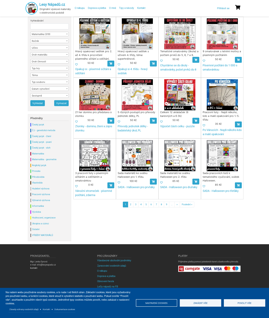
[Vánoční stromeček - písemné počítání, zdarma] (94, 155)
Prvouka (36, 171)
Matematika (38, 153)
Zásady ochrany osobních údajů (24, 309)
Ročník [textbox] (35, 41)
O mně (112, 8)
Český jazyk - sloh (41, 147)
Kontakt (141, 8)
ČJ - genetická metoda (43, 130)
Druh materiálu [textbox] (39, 54)
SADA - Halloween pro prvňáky (136, 187)
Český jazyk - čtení (41, 136)
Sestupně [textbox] (37, 95)
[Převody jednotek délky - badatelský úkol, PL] (137, 94)
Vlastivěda (37, 182)
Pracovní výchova (41, 194)
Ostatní (35, 229)
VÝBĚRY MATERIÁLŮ (42, 235)
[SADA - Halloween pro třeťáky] (222, 155)
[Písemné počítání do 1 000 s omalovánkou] (222, 33)
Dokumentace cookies (64, 309)
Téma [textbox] (35, 75)
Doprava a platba (97, 8)
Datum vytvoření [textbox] (40, 88)
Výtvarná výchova (41, 200)
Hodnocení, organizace (44, 217)
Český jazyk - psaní (42, 142)
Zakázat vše (200, 302)
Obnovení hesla (105, 281)
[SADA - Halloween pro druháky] (179, 155)
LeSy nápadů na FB (107, 286)
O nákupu (80, 8)
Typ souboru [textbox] (38, 82)
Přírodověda (38, 177)
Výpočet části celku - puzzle (177, 126)
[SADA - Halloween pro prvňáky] (137, 155)
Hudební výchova (40, 188)
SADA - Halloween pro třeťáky (221, 190)
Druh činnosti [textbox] (39, 61)
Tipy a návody (126, 8)
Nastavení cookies (156, 302)
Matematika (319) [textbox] (41, 34)
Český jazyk (38, 124)
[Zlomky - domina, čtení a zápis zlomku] (94, 94)
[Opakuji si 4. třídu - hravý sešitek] (137, 33)
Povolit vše (244, 302)
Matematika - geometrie (44, 159)
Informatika (38, 206)
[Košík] (237, 7)
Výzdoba (36, 211)
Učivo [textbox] (35, 47)
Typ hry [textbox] (36, 68)
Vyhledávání (36, 20)
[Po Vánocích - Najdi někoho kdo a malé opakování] (222, 94)
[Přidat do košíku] (110, 63)
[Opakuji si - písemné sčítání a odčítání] (94, 33)
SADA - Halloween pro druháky (178, 187)
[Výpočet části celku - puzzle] (179, 94)
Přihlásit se (223, 8)
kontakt (33, 268)
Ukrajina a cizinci (40, 223)
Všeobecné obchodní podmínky (114, 260)
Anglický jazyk (39, 165)
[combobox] (49, 34)
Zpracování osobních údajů (111, 265)
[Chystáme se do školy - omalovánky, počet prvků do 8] (179, 33)
